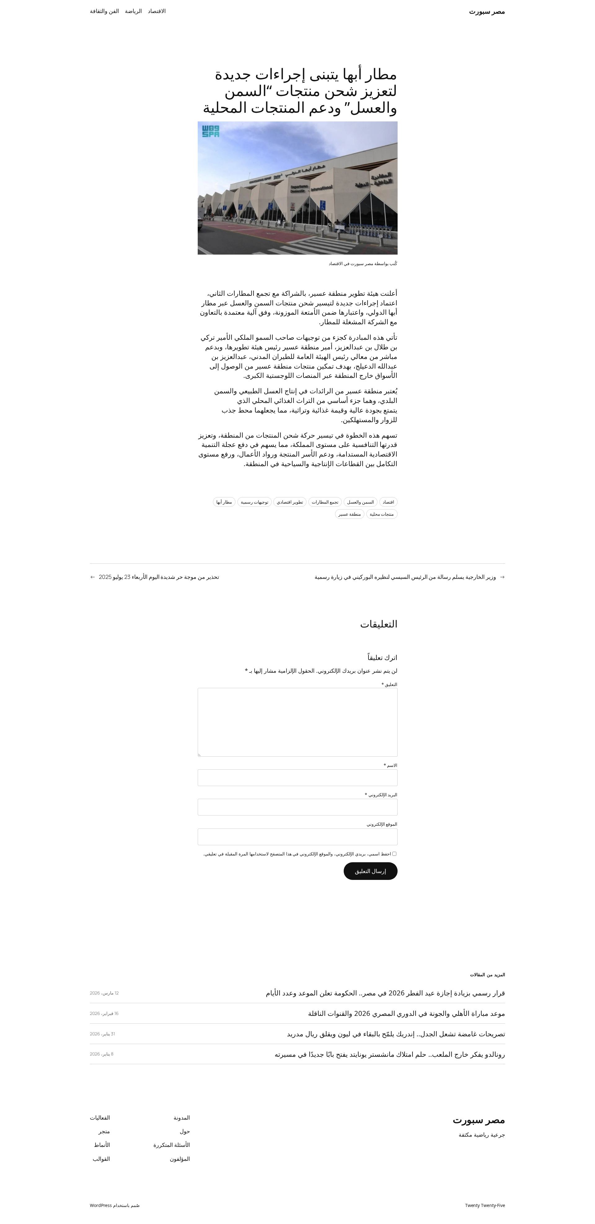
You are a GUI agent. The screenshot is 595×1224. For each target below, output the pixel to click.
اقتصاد (388, 502)
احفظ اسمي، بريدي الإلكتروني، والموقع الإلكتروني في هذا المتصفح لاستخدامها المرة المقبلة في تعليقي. (297, 854)
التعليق (389, 684)
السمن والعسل (360, 502)
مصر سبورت (487, 10)
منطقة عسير (349, 514)
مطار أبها (224, 502)
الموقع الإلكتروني (382, 824)
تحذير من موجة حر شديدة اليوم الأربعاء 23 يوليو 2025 (159, 576)
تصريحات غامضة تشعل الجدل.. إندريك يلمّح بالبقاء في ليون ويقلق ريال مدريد (396, 1034)
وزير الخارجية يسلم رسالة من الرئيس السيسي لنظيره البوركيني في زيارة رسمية (405, 576)
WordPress (101, 1205)
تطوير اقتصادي (290, 502)
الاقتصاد (336, 263)
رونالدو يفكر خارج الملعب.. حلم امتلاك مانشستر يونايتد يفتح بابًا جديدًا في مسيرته (390, 1054)
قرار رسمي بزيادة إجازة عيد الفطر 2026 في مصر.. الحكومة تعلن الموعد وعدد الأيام (385, 993)
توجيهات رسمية (254, 502)
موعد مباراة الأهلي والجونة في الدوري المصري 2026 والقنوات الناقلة (406, 1013)
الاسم (391, 765)
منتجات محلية (382, 514)
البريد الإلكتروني (381, 795)
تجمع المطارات (325, 502)
